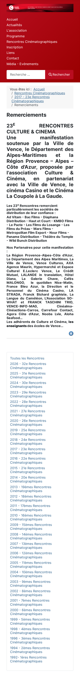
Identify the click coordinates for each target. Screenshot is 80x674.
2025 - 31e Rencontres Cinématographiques (28, 375)
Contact (13, 58)
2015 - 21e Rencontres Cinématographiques (27, 470)
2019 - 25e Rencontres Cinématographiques (28, 432)
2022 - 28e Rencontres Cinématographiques (28, 404)
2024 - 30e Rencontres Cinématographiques (28, 385)
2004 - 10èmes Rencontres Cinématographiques (31, 574)
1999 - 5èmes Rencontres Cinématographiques (30, 621)
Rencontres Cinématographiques (32, 42)
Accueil (12, 19)
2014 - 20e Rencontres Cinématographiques (28, 479)
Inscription (15, 47)
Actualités (14, 25)
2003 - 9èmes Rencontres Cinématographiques (30, 584)
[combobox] (26, 74)
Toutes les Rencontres (27, 358)
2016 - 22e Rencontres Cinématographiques (28, 460)
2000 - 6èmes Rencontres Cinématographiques (30, 612)
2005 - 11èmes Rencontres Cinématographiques (30, 565)
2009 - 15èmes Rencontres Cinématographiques (31, 527)
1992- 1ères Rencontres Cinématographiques (28, 659)
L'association (17, 30)
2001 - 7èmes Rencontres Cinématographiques (29, 602)
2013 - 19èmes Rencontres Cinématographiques (30, 489)
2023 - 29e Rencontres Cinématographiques (28, 394)
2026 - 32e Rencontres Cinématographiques (28, 366)
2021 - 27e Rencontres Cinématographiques (27, 413)
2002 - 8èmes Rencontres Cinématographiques (30, 593)
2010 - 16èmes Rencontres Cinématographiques (30, 517)
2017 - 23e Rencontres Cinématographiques (27, 451)
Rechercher (61, 74)
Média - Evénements (22, 64)
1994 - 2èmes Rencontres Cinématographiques (30, 650)
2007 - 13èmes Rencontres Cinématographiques (31, 546)
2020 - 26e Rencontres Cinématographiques (28, 423)
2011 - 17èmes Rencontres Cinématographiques (30, 508)
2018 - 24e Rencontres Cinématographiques (28, 442)
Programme (16, 36)
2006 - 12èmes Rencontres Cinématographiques (31, 555)
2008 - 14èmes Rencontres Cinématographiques (31, 536)
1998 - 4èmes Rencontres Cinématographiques (30, 631)
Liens (11, 53)
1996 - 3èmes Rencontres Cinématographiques (30, 640)
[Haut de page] (73, 666)
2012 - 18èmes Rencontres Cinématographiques (30, 498)
